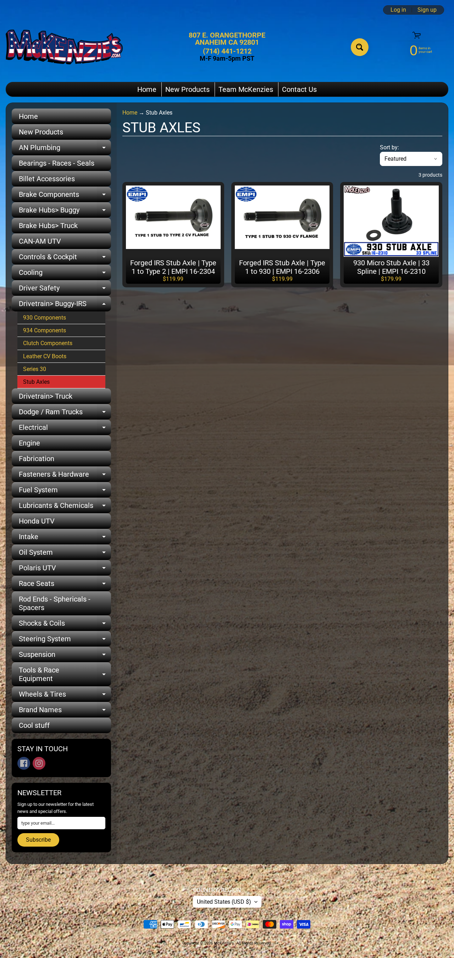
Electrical (65, 429)
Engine (29, 443)
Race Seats (65, 585)
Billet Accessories (47, 179)
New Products (187, 89)
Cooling (65, 274)
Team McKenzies (245, 89)
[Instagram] (39, 763)
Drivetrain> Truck (45, 396)
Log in (398, 10)
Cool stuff (34, 725)
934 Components (44, 330)
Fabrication (36, 458)
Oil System (65, 554)
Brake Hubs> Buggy (65, 212)
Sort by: (389, 147)
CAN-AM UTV (40, 241)
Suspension (65, 656)
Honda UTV (37, 521)
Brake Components (65, 196)
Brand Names (65, 711)
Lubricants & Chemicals (65, 507)
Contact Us (299, 89)
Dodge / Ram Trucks (65, 414)
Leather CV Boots (44, 356)
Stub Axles (36, 381)
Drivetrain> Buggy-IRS (65, 305)
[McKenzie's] (64, 47)
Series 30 (34, 369)
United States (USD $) (224, 901)
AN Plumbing (65, 149)
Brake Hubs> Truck (48, 225)
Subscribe (38, 839)
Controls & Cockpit (65, 259)
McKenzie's (224, 943)
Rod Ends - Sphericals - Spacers (54, 603)
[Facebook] (23, 763)
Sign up (427, 10)
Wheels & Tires (65, 696)
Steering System (65, 641)
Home (146, 89)
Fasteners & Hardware (65, 476)
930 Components (44, 317)
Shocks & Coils (65, 625)
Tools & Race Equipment (65, 674)
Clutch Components (47, 343)
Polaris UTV (65, 570)
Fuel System (65, 492)
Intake (65, 538)
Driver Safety (65, 290)
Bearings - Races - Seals (56, 163)
